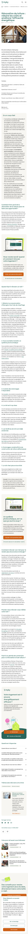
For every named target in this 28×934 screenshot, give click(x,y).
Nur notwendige (14, 921)
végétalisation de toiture (7, 573)
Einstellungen (14, 925)
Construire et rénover (14, 6)
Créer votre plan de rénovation (13, 274)
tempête (6, 394)
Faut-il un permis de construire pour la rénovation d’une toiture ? (13, 102)
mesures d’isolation (12, 224)
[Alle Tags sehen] (20, 847)
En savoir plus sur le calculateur (13, 278)
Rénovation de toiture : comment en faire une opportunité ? (12, 85)
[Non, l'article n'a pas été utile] (7, 831)
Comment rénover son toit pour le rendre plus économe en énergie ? (13, 93)
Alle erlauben (14, 929)
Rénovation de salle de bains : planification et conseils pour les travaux (17, 862)
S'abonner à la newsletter (14, 895)
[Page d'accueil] (2, 6)
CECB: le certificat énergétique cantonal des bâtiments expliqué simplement (18, 854)
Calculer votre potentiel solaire (13, 537)
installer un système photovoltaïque (13, 349)
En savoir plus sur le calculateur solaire (14, 541)
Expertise (6, 6)
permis (12, 664)
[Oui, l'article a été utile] (3, 831)
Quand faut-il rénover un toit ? (9, 89)
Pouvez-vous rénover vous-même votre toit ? (12, 98)
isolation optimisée (14, 315)
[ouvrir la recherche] (22, 2)
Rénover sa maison (15, 786)
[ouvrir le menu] (25, 2)
